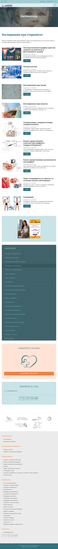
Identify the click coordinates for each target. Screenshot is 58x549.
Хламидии (28, 197)
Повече (27, 60)
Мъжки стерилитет (10, 278)
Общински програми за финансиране (13, 464)
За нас (43, 1)
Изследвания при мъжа (34, 85)
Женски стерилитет (10, 273)
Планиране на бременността (13, 253)
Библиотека (40, 8)
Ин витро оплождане (11, 294)
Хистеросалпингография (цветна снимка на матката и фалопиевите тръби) (39, 49)
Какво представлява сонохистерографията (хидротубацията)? (34, 143)
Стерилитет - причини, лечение (13, 269)
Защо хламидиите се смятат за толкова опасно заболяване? (38, 179)
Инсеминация (9, 282)
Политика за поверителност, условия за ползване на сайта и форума (21, 472)
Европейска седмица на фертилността (13, 524)
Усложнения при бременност (13, 310)
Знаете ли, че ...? (8, 522)
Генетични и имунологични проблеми (15, 290)
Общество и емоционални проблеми (15, 314)
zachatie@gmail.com (2, 1)
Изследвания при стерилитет (13, 265)
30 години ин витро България (11, 485)
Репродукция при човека (12, 257)
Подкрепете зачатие (29, 348)
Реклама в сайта (8, 475)
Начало (34, 8)
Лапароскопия (30, 66)
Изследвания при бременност (13, 306)
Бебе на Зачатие (9, 338)
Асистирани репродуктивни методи (15, 286)
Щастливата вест (9, 302)
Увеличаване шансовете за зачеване (15, 261)
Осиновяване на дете (11, 318)
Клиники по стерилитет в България (14, 322)
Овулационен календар (9, 441)
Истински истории (10, 330)
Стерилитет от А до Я (11, 334)
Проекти (6, 466)
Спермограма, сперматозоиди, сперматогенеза (38, 123)
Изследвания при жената (35, 104)
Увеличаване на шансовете (10, 498)
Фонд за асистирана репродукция (12, 462)
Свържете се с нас (29, 386)
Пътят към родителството (12, 326)
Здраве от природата (11, 298)
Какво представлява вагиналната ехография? (39, 161)
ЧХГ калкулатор (7, 439)
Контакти (50, 1)
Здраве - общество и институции (12, 468)
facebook (5, 1)
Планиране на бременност (10, 487)
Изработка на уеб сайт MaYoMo (29, 546)
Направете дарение (29, 373)
